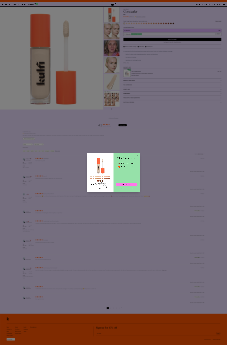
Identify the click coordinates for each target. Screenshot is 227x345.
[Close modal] (138, 155)
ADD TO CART (126, 184)
